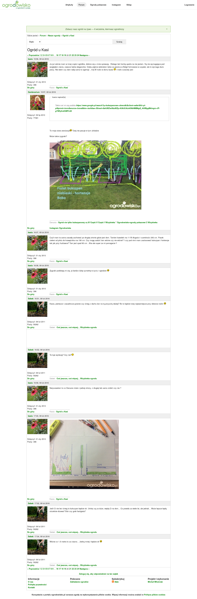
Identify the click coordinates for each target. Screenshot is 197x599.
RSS (116, 582)
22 (73, 55)
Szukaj (119, 42)
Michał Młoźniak (155, 581)
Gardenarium (34, 92)
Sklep (129, 4)
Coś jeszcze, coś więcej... (68, 327)
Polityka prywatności (37, 584)
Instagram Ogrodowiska (60, 228)
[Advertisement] (98, 17)
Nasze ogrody (54, 35)
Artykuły (69, 4)
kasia (30, 59)
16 (57, 55)
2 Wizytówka (151, 222)
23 (75, 55)
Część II (93, 222)
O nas (30, 581)
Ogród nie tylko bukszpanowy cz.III (74, 222)
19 (65, 55)
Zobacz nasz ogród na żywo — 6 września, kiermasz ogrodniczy (94, 28)
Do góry (30, 87)
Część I (101, 222)
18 (62, 55)
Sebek (30, 298)
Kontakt (31, 587)
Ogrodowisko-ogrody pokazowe (131, 222)
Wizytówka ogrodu (88, 327)
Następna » (84, 55)
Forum (82, 4)
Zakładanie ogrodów (79, 581)
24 (78, 55)
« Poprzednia (33, 55)
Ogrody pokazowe (98, 4)
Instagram (116, 4)
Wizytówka (110, 222)
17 (60, 55)
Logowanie (189, 4)
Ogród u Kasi (68, 35)
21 (70, 55)
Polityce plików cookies (154, 594)
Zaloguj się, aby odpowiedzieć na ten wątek (98, 573)
